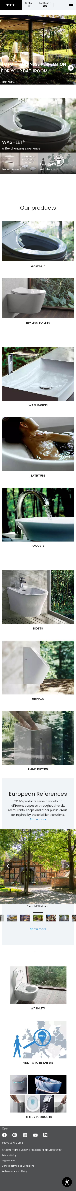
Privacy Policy (9, 1155)
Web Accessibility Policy (14, 1171)
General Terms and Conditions (18, 1165)
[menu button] (71, 5)
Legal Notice (8, 1160)
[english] (11, 5)
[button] (29, 5)
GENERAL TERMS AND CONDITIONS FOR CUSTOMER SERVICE (32, 1150)
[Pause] (71, 68)
